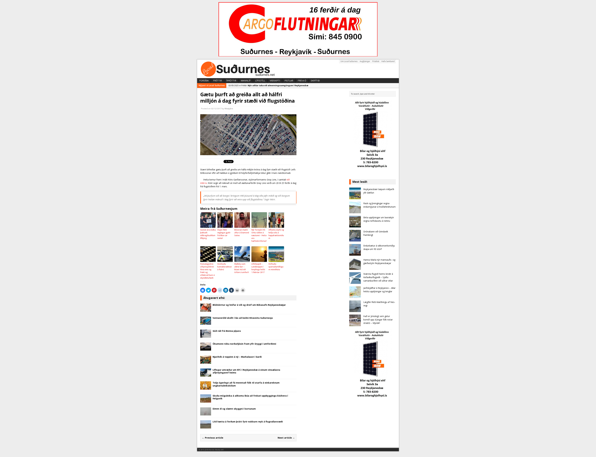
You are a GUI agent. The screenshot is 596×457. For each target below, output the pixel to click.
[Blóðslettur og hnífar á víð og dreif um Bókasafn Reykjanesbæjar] (205, 309)
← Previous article (212, 437)
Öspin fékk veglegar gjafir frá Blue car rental (223, 234)
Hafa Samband (388, 61)
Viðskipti (275, 80)
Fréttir (217, 80)
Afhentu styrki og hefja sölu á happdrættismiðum (276, 234)
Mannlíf (246, 80)
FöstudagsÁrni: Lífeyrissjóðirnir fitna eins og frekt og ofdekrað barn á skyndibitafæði (207, 271)
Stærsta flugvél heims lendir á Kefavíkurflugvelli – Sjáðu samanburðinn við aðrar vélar (378, 277)
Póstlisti (375, 61)
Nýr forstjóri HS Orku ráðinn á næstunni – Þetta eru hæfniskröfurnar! (259, 235)
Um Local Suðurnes (349, 61)
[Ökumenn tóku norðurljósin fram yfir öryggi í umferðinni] (205, 348)
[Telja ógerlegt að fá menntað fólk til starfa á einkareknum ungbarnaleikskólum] (205, 387)
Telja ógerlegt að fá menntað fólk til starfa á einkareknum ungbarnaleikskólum (246, 384)
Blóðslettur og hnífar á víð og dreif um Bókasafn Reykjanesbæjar (249, 304)
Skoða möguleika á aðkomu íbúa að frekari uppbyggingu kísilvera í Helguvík (250, 397)
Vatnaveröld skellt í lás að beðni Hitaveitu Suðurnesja (243, 317)
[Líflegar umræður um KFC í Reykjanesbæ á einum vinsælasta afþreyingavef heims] (205, 374)
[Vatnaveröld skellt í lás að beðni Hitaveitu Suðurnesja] (205, 322)
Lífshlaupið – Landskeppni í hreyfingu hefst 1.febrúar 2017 (258, 268)
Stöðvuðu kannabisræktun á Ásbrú (224, 267)
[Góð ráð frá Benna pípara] (205, 335)
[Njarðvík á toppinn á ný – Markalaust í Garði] (205, 361)
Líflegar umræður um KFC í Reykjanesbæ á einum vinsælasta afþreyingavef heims (246, 371)
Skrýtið (315, 80)
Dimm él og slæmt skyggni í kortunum (234, 408)
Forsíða (204, 80)
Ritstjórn (229, 108)
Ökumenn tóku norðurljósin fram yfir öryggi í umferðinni (244, 343)
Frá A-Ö (302, 80)
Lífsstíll (260, 80)
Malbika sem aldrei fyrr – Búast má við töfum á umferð (241, 268)
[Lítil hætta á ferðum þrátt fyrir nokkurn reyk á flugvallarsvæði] (205, 426)
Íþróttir (231, 80)
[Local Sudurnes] (298, 69)
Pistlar (288, 80)
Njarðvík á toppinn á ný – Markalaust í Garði (237, 356)
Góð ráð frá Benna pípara (227, 330)
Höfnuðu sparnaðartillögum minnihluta (276, 267)
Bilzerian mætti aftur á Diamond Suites (241, 232)
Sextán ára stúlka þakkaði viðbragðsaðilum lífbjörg (208, 234)
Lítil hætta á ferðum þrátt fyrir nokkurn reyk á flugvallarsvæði (248, 421)
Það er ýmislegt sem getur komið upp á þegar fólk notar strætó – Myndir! (378, 320)
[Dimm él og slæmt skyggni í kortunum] (205, 413)
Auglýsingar (365, 61)
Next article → (286, 437)
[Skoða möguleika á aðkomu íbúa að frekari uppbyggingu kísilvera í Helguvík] (205, 400)
